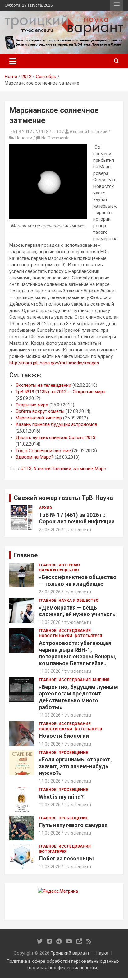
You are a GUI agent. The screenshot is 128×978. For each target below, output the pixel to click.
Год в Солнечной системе (43, 450)
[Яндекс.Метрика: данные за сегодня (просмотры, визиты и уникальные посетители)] (58, 891)
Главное (47, 565)
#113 (26, 468)
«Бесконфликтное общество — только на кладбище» (78, 580)
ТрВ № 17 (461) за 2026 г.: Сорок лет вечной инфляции (77, 518)
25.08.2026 (50, 529)
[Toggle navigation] (13, 61)
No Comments (55, 137)
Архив (45, 508)
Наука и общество (59, 570)
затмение (83, 468)
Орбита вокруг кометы (40, 411)
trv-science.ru (77, 529)
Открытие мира (32, 405)
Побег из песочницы (66, 858)
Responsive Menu (116, 5)
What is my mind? (61, 796)
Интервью (69, 565)
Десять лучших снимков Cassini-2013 (55, 437)
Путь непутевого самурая (73, 825)
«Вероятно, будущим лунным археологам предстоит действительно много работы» (78, 697)
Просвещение (73, 753)
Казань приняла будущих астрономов (56, 424)
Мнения (101, 680)
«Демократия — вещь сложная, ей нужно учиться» (77, 611)
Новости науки (55, 636)
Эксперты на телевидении (43, 385)
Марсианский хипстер (39, 418)
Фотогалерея (88, 636)
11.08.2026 (50, 622)
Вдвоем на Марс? (34, 457)
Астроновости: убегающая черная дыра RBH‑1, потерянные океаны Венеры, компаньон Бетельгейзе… (78, 653)
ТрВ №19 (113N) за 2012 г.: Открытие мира (60, 392)
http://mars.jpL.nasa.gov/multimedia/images (54, 363)
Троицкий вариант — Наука (79, 953)
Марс (100, 468)
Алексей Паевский (52, 468)
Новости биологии (64, 735)
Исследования (74, 631)
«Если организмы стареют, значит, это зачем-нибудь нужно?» (75, 766)
